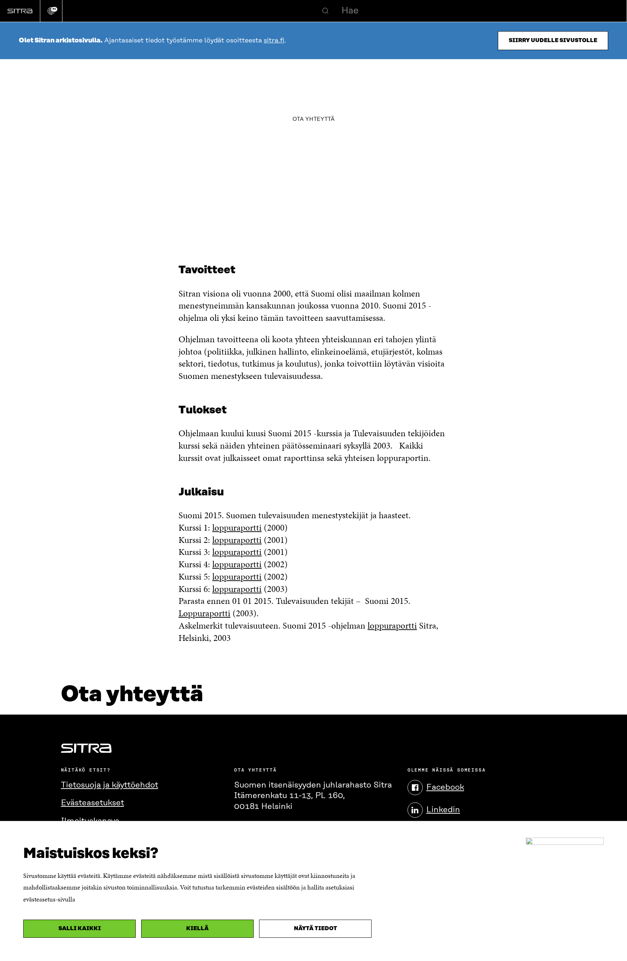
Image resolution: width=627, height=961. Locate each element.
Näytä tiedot (315, 928)
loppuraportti (237, 527)
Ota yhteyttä (313, 119)
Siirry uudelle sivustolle (553, 40)
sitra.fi (274, 40)
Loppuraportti (204, 613)
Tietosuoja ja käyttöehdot (109, 785)
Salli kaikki (79, 928)
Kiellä (197, 928)
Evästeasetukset (92, 802)
